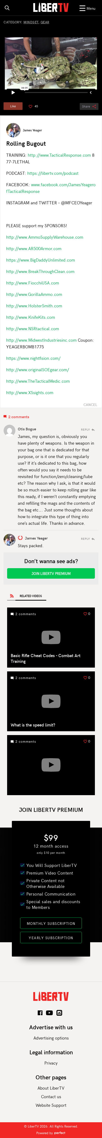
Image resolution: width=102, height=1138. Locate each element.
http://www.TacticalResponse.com (59, 155)
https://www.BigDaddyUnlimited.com (40, 260)
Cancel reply (90, 405)
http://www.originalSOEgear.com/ (37, 369)
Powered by (45, 1133)
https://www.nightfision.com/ (33, 358)
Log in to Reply (88, 429)
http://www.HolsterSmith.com (34, 306)
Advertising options (51, 1038)
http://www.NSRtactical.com (32, 328)
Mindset (30, 22)
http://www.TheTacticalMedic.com (38, 381)
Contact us (51, 1096)
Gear (45, 22)
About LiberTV (51, 1088)
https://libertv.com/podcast (53, 173)
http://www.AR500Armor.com (33, 248)
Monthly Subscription (51, 923)
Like (13, 106)
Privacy (51, 1063)
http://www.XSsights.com (29, 392)
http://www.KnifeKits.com (30, 317)
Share (86, 106)
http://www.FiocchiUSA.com (32, 283)
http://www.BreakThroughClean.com (40, 271)
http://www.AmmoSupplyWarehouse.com (44, 237)
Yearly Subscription (51, 937)
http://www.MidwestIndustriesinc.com (41, 340)
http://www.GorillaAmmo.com (34, 294)
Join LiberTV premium (51, 573)
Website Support (51, 1105)
